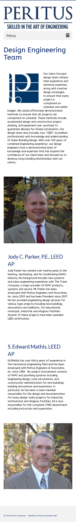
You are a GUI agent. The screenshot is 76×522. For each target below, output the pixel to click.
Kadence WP (51, 516)
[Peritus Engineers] (38, 17)
